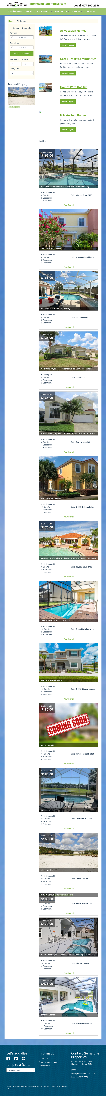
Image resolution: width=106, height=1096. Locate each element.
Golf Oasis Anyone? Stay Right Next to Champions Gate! (66, 369)
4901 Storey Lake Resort (52, 680)
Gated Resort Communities (78, 59)
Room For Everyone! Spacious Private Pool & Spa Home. (66, 954)
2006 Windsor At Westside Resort (56, 620)
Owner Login (44, 1065)
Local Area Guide (43, 11)
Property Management (48, 1062)
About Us (76, 11)
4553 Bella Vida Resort (51, 248)
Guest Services (61, 11)
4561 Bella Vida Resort (51, 498)
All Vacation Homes (73, 30)
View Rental (69, 205)
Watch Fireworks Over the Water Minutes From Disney (65, 186)
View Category (68, 45)
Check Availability (21, 53)
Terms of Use (45, 1086)
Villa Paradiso (14, 107)
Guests (25, 59)
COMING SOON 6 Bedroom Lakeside (57, 895)
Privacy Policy (55, 1086)
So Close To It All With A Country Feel (57, 308)
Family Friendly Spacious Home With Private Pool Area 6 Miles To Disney (73, 433)
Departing (14, 43)
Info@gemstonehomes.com (47, 3)
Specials (29, 11)
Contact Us (90, 11)
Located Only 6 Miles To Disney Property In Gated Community (68, 558)
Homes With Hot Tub (73, 87)
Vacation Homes (15, 11)
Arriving (13, 33)
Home (10, 21)
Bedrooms (14, 59)
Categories (14, 68)
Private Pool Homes (73, 115)
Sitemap (64, 1086)
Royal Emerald (47, 745)
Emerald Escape (48, 1015)
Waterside (45, 810)
